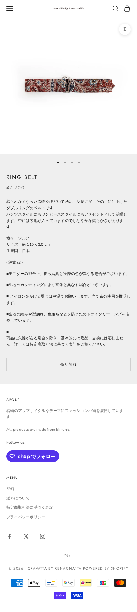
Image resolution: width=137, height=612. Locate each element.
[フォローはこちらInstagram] (43, 536)
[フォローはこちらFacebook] (9, 536)
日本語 (65, 555)
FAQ (10, 488)
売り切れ (68, 364)
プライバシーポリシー (25, 516)
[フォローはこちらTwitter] (26, 536)
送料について (18, 498)
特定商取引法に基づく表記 (53, 344)
